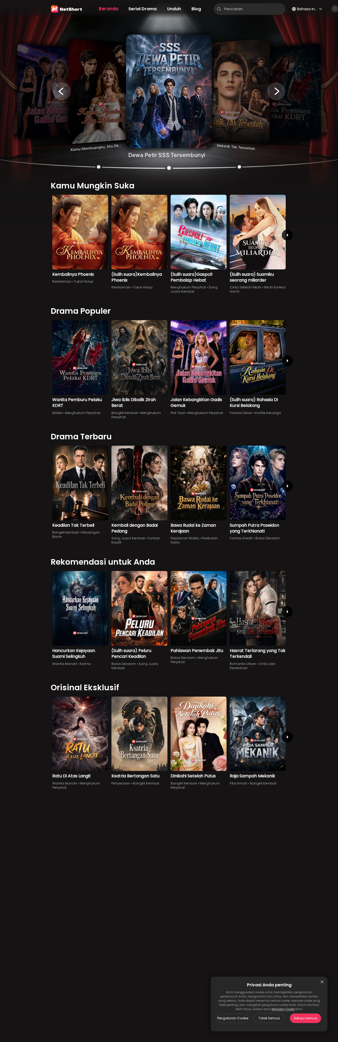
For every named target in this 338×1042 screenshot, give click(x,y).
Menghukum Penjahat (188, 287)
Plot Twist (178, 413)
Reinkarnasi (61, 281)
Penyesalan (120, 783)
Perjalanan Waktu (185, 538)
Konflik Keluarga (268, 413)
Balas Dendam (267, 538)
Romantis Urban (243, 664)
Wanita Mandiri (64, 664)
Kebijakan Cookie (282, 1009)
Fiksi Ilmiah (238, 783)
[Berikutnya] (287, 235)
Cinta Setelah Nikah (245, 287)
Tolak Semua (269, 1018)
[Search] (219, 9)
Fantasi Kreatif (241, 538)
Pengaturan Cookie (232, 1018)
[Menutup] (322, 982)
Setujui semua (305, 1018)
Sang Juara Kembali (194, 289)
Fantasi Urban (241, 413)
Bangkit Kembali (124, 413)
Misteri (57, 413)
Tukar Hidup (83, 281)
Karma (85, 664)
